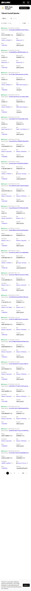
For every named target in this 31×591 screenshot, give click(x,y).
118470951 (4, 423)
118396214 (4, 357)
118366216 (4, 223)
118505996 (4, 468)
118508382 (4, 156)
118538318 (4, 312)
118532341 (4, 112)
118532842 (4, 90)
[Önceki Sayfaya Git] (19, 23)
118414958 (4, 401)
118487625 (4, 179)
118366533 (4, 245)
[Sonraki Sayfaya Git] (28, 23)
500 (23, 473)
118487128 (4, 268)
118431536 (4, 67)
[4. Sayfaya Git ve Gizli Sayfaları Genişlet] (19, 473)
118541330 (4, 290)
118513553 (4, 201)
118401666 (4, 334)
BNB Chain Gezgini (9, 8)
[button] (6, 4)
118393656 (4, 379)
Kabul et (26, 585)
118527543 (4, 134)
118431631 (4, 45)
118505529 (4, 446)
